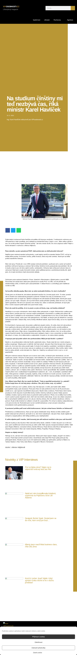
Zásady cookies (37, 652)
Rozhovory (57, 20)
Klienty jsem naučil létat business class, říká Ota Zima (41, 545)
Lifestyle (47, 20)
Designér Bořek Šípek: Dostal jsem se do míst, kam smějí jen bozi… (40, 519)
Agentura (70, 20)
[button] (7, 230)
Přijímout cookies (38, 637)
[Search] (73, 8)
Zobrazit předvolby (38, 648)
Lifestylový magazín (10, 9)
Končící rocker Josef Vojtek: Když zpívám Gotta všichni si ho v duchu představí (39, 580)
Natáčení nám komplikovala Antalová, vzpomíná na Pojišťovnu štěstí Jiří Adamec (40, 495)
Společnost (36, 20)
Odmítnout (38, 642)
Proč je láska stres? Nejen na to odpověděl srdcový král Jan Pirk (38, 468)
